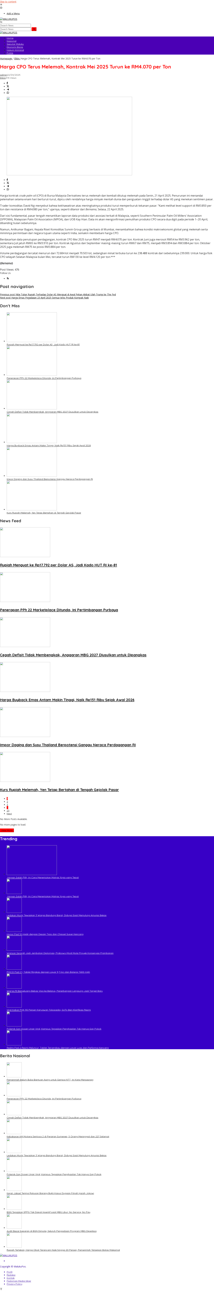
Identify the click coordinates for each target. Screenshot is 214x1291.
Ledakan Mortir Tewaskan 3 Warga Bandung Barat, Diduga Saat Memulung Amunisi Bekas (56, 915)
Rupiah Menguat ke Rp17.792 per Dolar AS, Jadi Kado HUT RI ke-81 (43, 344)
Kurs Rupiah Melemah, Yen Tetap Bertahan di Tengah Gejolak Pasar (44, 512)
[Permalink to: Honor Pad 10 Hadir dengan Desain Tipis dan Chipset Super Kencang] (14, 931)
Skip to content (8, 1)
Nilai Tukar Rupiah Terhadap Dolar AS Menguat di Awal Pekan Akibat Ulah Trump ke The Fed (58, 294)
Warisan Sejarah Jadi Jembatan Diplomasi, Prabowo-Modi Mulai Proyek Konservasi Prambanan (60, 953)
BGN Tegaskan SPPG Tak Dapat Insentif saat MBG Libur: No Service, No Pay (48, 1212)
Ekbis (3, 77)
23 (8, 810)
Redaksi (11, 1274)
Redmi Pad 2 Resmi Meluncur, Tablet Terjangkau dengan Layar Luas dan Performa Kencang (58, 1047)
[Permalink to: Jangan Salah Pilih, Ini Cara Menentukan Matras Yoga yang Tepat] (32, 874)
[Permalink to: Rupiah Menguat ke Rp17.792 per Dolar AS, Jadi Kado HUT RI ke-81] (32, 341)
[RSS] (8, 278)
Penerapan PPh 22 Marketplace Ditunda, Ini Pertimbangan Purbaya (44, 378)
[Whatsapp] (8, 92)
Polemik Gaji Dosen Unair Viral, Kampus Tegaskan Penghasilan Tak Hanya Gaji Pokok (54, 1028)
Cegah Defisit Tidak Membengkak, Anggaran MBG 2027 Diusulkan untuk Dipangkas (52, 411)
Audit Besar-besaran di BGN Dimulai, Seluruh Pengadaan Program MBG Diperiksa (51, 1231)
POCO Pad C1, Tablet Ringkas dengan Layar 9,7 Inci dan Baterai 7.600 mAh (48, 972)
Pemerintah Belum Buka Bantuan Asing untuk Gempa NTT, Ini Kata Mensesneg (50, 1079)
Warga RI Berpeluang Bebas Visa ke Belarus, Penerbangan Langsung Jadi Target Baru (55, 990)
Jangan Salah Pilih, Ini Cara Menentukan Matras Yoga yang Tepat (43, 877)
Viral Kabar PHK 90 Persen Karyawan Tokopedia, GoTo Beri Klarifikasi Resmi (49, 1009)
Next (9, 813)
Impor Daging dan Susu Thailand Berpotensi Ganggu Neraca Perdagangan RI (50, 479)
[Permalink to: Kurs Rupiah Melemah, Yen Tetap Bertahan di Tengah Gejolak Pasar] (32, 509)
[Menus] (1, 4)
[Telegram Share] (8, 89)
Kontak (11, 1277)
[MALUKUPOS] (8, 19)
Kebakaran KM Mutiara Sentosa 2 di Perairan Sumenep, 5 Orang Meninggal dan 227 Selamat (58, 1136)
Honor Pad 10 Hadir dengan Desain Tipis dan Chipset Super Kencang (45, 934)
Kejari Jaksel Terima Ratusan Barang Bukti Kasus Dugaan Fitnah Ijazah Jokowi (50, 1193)
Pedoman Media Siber (19, 1280)
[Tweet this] (8, 86)
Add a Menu (13, 13)
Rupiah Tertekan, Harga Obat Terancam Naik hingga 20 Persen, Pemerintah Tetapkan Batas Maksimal (63, 1249)
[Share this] (7, 83)
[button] (34, 29)
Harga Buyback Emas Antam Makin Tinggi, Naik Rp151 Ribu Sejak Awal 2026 (49, 445)
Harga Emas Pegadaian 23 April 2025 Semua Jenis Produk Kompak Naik (44, 297)
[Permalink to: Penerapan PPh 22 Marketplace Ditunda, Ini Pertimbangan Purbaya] (32, 374)
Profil (9, 1271)
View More (7, 830)
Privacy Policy (14, 1283)
